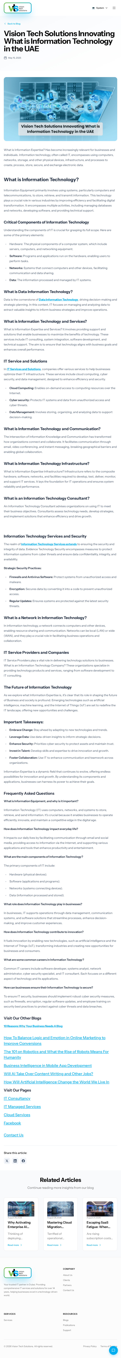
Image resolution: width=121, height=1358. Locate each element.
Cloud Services (17, 1115)
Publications (69, 1325)
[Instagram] (31, 1304)
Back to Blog (14, 23)
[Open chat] (113, 1350)
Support (67, 1330)
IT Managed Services (22, 1106)
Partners (67, 1285)
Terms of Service (108, 1346)
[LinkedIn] (23, 1304)
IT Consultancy (17, 1098)
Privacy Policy (90, 1346)
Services (8, 1320)
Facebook (12, 1123)
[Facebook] (7, 1304)
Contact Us (13, 1135)
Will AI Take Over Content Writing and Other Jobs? (48, 1073)
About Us (67, 1275)
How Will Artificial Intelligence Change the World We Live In (56, 1082)
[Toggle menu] (114, 8)
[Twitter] (15, 1304)
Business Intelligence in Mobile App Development (48, 1065)
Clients (66, 1280)
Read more (13, 1245)
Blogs (66, 1320)
